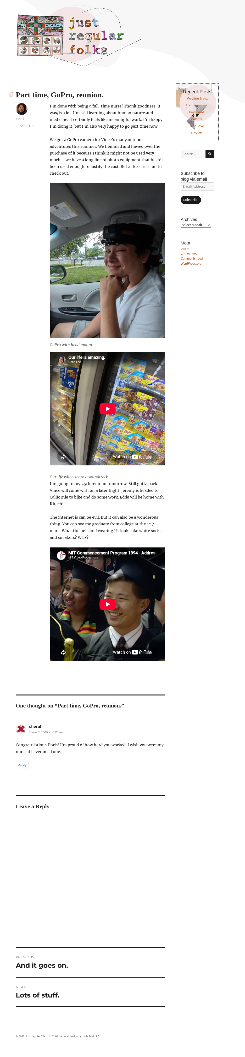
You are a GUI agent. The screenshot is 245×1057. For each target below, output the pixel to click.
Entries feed (189, 253)
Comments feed (192, 258)
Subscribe (190, 200)
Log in (185, 248)
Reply (22, 765)
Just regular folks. (36, 1036)
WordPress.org (191, 263)
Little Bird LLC (91, 1036)
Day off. (197, 133)
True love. (197, 126)
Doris (20, 119)
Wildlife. (197, 119)
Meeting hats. (197, 98)
